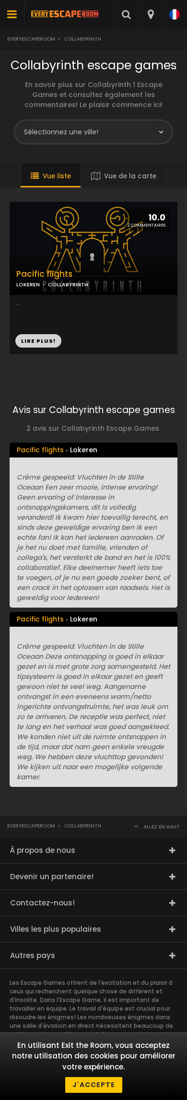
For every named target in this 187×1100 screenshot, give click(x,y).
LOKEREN (28, 284)
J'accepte (93, 1084)
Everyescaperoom (31, 39)
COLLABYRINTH (68, 284)
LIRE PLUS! (38, 341)
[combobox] (150, 14)
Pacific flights (44, 274)
